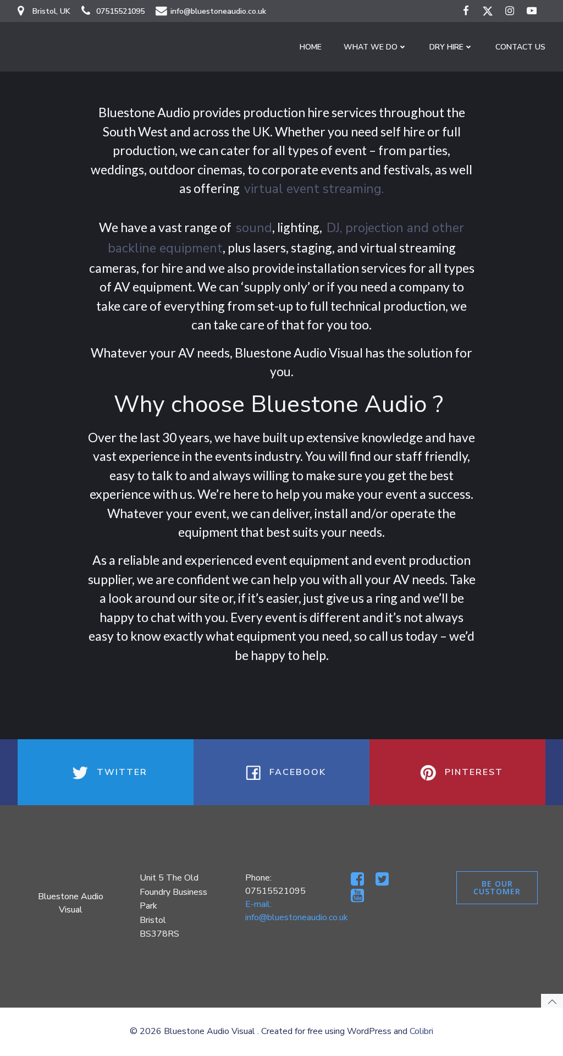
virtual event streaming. (314, 188)
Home (311, 47)
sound (254, 228)
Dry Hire (446, 47)
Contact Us (520, 47)
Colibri (421, 1031)
